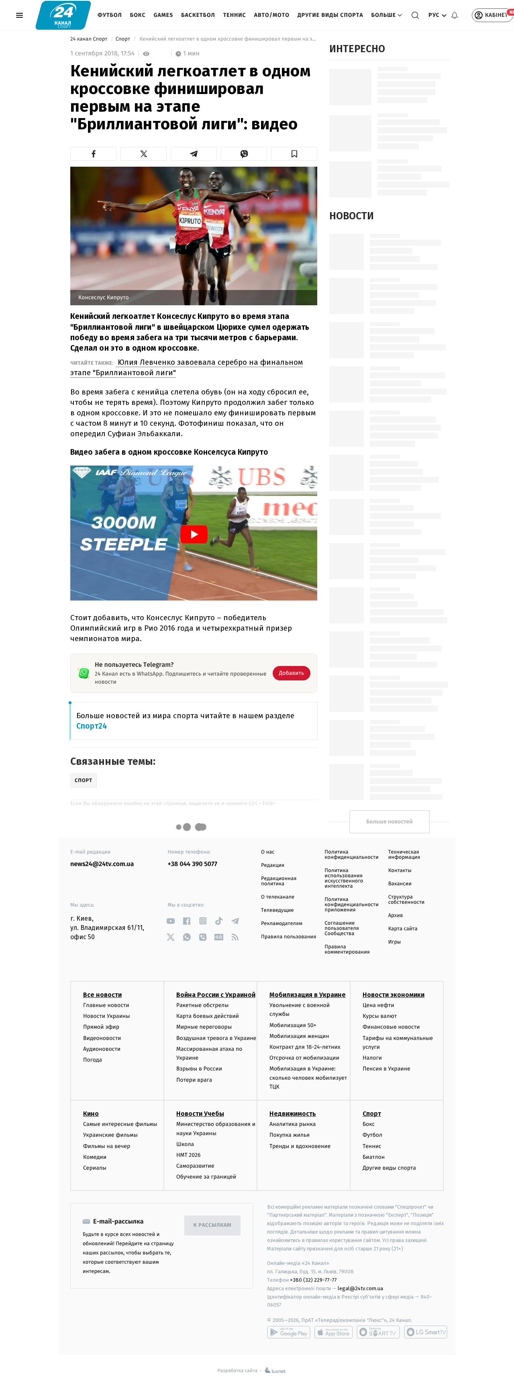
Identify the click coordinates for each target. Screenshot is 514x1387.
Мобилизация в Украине (307, 995)
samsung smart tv (425, 1332)
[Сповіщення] (454, 15)
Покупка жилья (289, 1135)
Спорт (124, 39)
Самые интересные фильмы (120, 1124)
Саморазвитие (195, 1165)
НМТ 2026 (188, 1155)
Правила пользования (288, 937)
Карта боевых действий (207, 1016)
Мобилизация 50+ (292, 1025)
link (171, 921)
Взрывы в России (199, 1068)
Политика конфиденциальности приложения (351, 905)
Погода (92, 1059)
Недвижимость (292, 1113)
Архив (395, 915)
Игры (394, 942)
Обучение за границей (206, 1176)
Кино (91, 1113)
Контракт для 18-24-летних (305, 1047)
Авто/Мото (272, 15)
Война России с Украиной (215, 995)
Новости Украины (106, 1016)
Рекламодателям (281, 923)
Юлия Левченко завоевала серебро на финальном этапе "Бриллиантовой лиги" (186, 367)
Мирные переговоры (204, 1026)
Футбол (110, 15)
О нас (267, 852)
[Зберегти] (294, 153)
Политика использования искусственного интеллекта (343, 878)
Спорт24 (91, 726)
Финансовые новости (391, 1026)
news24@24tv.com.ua (102, 864)
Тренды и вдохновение (299, 1146)
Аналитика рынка (292, 1124)
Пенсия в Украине (386, 1068)
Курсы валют (380, 1016)
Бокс (138, 15)
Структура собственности (406, 900)
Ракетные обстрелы (202, 1005)
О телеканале (277, 897)
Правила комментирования (347, 949)
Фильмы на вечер (106, 1146)
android (288, 1332)
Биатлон (374, 1157)
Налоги (372, 1057)
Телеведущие (277, 910)
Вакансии (400, 884)
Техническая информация (404, 855)
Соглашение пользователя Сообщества (341, 928)
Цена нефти (378, 1005)
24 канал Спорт (89, 39)
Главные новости (106, 1005)
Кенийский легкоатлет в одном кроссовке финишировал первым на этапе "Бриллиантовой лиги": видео (227, 39)
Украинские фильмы (110, 1135)
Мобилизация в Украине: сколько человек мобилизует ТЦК (308, 1077)
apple (333, 1332)
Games (163, 15)
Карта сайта (403, 928)
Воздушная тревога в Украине (216, 1038)
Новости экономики (393, 995)
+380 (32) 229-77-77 (313, 1280)
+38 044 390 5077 (192, 864)
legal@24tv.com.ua (360, 1288)
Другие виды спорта (330, 15)
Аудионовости (101, 1049)
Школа (185, 1144)
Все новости (102, 995)
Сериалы (94, 1167)
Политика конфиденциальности (351, 855)
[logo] (63, 15)
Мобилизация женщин (299, 1036)
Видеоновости (102, 1038)
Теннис (234, 15)
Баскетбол (198, 15)
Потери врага (194, 1080)
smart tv (378, 1332)
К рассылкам (212, 1225)
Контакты (400, 870)
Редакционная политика (278, 881)
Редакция (272, 865)
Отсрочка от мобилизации (304, 1057)
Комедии (94, 1157)
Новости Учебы (200, 1113)
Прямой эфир (101, 1026)
